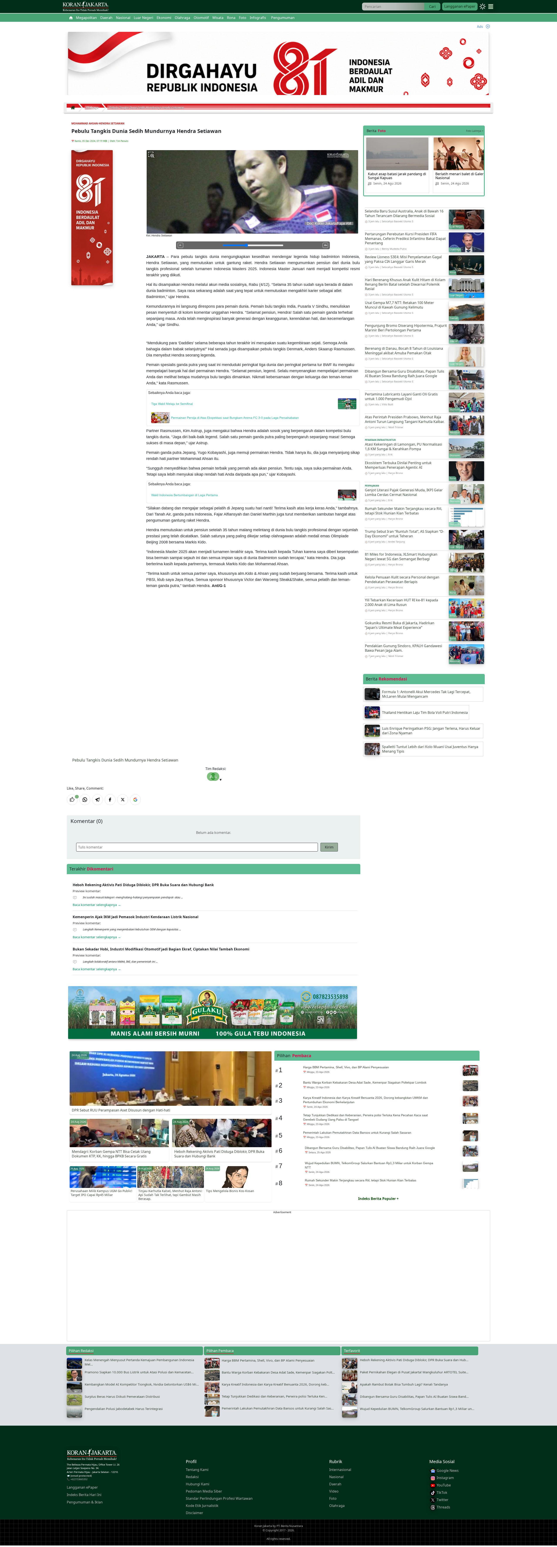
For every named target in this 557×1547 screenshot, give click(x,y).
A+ (325, 245)
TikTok (441, 1492)
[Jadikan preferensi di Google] (135, 799)
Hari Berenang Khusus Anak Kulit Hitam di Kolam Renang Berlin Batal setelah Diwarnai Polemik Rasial (405, 284)
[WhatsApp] (84, 799)
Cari (432, 6)
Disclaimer (194, 1512)
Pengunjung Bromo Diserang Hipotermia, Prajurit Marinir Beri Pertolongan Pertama (406, 327)
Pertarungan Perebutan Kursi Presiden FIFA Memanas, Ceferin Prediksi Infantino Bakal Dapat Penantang (405, 239)
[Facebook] (110, 799)
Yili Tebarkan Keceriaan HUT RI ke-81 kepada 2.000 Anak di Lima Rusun (401, 602)
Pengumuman (283, 17)
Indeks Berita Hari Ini (84, 1494)
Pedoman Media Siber (204, 1491)
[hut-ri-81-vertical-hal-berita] (92, 217)
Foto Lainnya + (474, 131)
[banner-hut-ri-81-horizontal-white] (278, 74)
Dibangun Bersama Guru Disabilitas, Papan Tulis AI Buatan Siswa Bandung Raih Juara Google (404, 373)
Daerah (335, 1484)
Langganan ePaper (459, 6)
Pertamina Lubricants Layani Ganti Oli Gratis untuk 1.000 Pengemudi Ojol (401, 396)
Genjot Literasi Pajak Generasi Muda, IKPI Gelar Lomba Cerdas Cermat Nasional (404, 492)
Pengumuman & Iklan (85, 1502)
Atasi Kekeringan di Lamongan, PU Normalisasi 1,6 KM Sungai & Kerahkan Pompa (403, 446)
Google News (447, 1470)
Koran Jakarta (263, 1526)
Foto (333, 1498)
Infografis (258, 17)
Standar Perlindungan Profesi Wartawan (219, 1498)
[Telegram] (97, 799)
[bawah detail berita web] (212, 1012)
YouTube (443, 1485)
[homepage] (92, 1455)
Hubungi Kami (197, 1484)
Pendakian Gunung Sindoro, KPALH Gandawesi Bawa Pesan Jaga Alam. (403, 648)
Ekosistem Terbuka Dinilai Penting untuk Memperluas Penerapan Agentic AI (398, 465)
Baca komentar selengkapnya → (97, 904)
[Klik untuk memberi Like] (72, 799)
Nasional (336, 1476)
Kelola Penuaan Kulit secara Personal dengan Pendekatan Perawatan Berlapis (402, 579)
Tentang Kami (197, 1469)
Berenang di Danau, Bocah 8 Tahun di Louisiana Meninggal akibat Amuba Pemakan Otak (404, 350)
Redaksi (192, 1476)
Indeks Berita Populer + (378, 1198)
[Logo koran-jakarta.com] (85, 6)
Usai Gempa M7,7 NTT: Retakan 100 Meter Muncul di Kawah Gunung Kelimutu (399, 305)
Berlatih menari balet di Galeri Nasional (460, 175)
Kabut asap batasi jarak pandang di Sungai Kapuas (397, 175)
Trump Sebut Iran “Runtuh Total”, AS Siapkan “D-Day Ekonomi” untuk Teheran (404, 533)
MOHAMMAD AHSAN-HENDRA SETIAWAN (97, 123)
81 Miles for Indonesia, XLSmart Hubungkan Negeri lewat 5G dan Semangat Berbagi (401, 556)
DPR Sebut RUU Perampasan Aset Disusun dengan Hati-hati (121, 1110)
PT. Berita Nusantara (290, 1526)
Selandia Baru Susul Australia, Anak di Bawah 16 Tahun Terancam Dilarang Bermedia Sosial (404, 213)
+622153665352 (78, 1479)
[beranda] (71, 17)
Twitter (442, 1500)
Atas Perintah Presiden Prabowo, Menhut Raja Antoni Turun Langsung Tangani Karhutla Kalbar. (404, 419)
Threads (443, 1507)
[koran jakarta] (74, 108)
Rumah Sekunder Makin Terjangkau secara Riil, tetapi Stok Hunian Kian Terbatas (403, 511)
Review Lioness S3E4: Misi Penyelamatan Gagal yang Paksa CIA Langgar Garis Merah (403, 259)
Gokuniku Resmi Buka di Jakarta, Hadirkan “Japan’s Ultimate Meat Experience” (399, 625)
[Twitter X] (122, 799)
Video (334, 1491)
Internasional (340, 1469)
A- (180, 245)
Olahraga (337, 1505)
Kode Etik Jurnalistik (202, 1505)
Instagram (445, 1478)
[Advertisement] (197, 1275)
